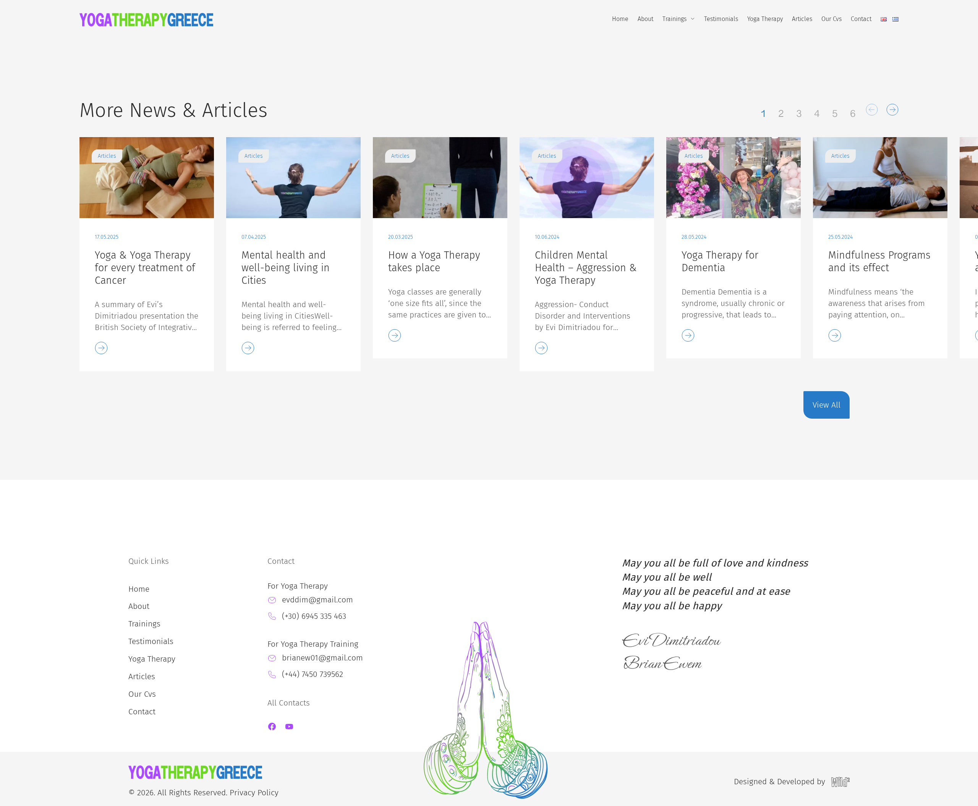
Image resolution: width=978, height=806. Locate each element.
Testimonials (721, 19)
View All (826, 405)
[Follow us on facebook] (272, 729)
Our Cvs (831, 19)
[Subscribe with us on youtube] (289, 729)
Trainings (674, 19)
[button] (872, 110)
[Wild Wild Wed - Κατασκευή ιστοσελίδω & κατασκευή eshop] (840, 781)
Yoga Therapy (765, 19)
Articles (802, 19)
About (645, 19)
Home (620, 19)
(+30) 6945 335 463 (314, 616)
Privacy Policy (254, 793)
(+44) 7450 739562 (312, 674)
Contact (861, 19)
